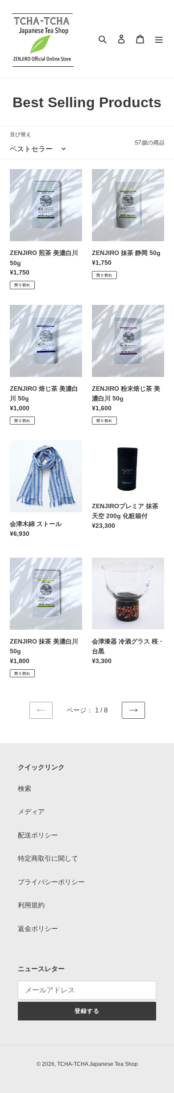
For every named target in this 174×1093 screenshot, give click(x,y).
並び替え (20, 134)
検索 (24, 788)
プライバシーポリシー (51, 882)
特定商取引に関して (48, 858)
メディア (31, 811)
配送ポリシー (38, 835)
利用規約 (31, 905)
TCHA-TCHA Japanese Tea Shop (97, 1064)
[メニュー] (158, 39)
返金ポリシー (38, 928)
